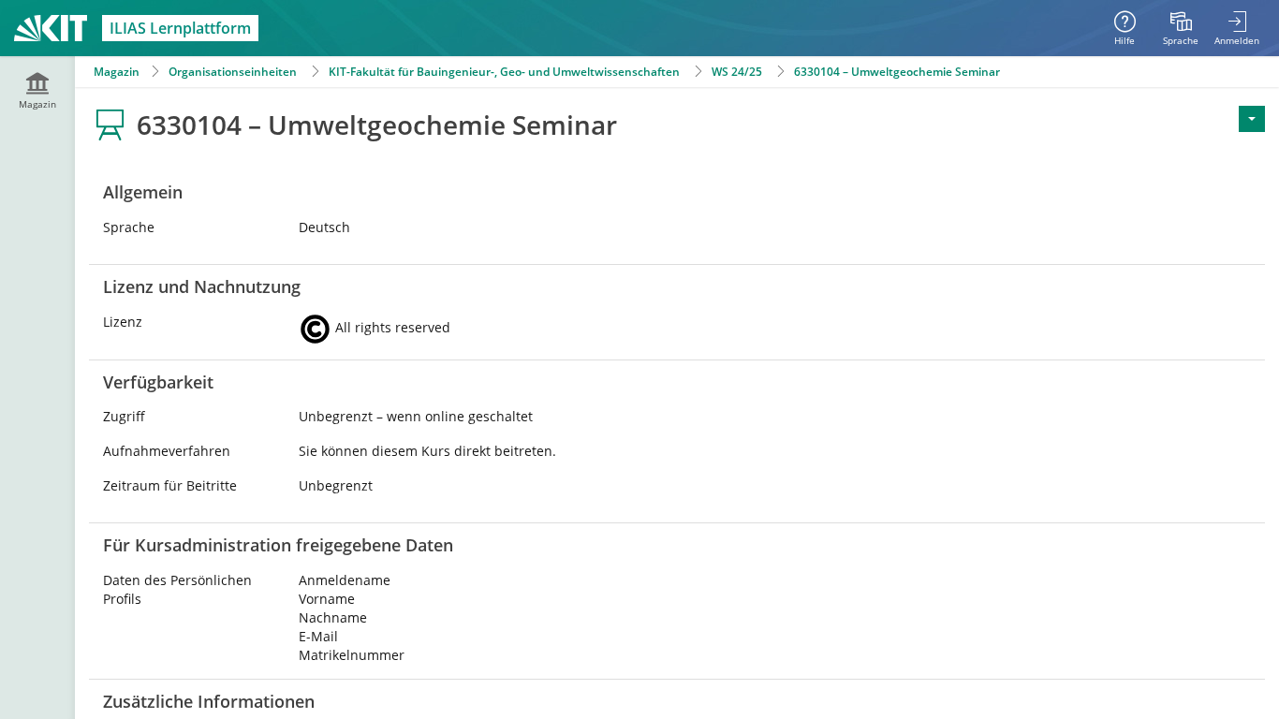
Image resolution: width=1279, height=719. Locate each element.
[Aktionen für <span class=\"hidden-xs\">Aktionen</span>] (1252, 119)
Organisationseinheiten (233, 72)
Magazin (117, 72)
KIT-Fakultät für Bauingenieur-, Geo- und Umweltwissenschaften (504, 72)
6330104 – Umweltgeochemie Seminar (897, 72)
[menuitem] (1181, 28)
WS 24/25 (737, 72)
